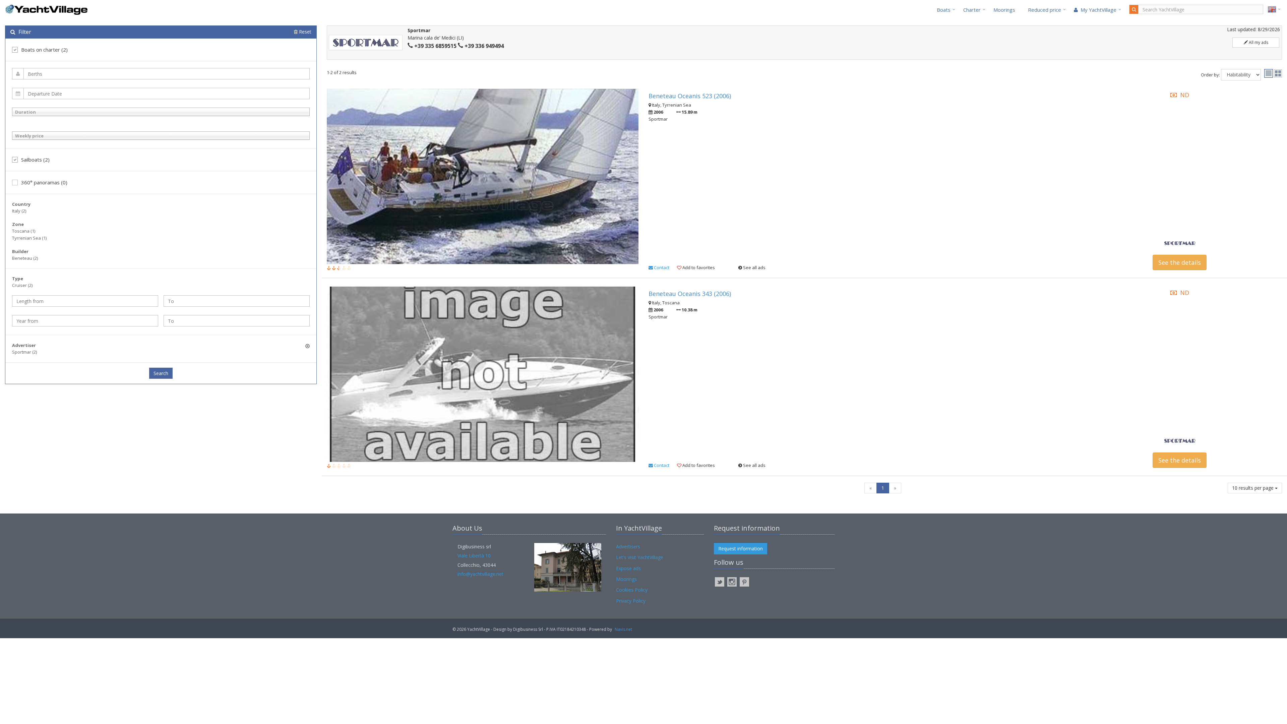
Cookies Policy (632, 590)
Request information (740, 548)
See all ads (753, 267)
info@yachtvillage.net (480, 574)
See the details (1179, 262)
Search (161, 373)
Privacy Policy (631, 601)
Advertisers (628, 546)
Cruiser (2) (22, 285)
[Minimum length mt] (85, 301)
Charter (972, 9)
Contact (661, 267)
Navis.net (623, 629)
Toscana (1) (23, 231)
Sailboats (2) (35, 159)
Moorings (1004, 9)
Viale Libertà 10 (474, 555)
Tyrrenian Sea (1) (29, 238)
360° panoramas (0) (44, 182)
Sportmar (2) (24, 352)
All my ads (1258, 42)
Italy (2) (19, 211)
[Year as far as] (237, 320)
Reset (304, 31)
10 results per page (1253, 488)
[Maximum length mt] (237, 301)
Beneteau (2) (25, 258)
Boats (944, 9)
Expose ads (628, 568)
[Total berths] (161, 73)
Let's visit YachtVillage (639, 557)
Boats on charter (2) (44, 49)
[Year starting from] (85, 320)
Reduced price (1044, 9)
